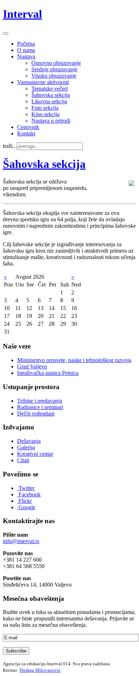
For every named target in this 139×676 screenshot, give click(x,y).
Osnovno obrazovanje (56, 63)
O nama (26, 50)
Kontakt (26, 133)
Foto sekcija (44, 108)
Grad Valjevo (32, 366)
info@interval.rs (21, 541)
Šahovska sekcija (50, 95)
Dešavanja (29, 441)
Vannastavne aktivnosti (43, 82)
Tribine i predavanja (39, 401)
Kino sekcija (45, 114)
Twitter (27, 488)
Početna (26, 44)
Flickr (25, 501)
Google (27, 507)
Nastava (26, 56)
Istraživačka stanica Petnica (47, 373)
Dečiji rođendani (36, 414)
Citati (23, 460)
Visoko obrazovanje (53, 76)
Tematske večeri (49, 89)
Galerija (26, 447)
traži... (10, 146)
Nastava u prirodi (50, 121)
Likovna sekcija (49, 101)
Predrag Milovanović (40, 670)
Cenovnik (28, 127)
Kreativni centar (35, 454)
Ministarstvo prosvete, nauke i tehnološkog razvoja (74, 360)
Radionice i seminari (40, 407)
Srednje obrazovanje (54, 69)
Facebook (30, 494)
